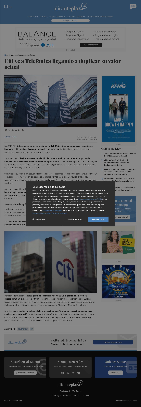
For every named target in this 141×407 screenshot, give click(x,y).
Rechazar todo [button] (75, 219)
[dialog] (70, 203)
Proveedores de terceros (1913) (90, 199)
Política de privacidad (59, 213)
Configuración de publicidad (52, 210)
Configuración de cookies (41, 213)
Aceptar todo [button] (98, 219)
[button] (38, 219)
